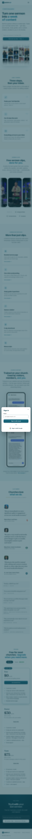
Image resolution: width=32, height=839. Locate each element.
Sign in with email (16, 421)
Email (5, 413)
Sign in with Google (17, 428)
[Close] (28, 409)
